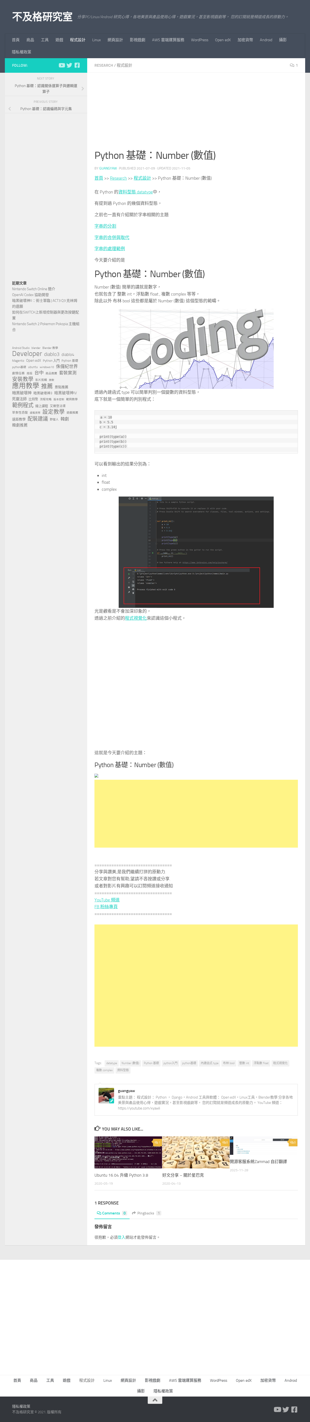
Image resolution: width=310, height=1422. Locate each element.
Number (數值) (130, 1063)
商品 (30, 40)
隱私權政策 (21, 52)
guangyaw (108, 168)
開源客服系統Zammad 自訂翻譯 (258, 1161)
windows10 (47, 367)
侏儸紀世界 (67, 366)
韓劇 (65, 419)
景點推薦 (61, 387)
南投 (29, 373)
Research (103, 65)
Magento (18, 360)
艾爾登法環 (58, 406)
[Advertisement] (196, 114)
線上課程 (41, 406)
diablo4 (68, 354)
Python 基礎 (151, 1063)
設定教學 (53, 412)
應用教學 (25, 386)
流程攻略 (46, 399)
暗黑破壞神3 (42, 393)
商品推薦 (51, 373)
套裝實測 (68, 373)
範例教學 (72, 399)
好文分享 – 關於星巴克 (183, 1175)
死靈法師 (19, 399)
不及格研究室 (42, 17)
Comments (114, 1213)
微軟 (51, 380)
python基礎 (189, 1063)
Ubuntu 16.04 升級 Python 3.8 (121, 1175)
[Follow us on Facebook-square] (77, 65)
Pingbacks (148, 1213)
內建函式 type (209, 1063)
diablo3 (52, 354)
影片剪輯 (41, 380)
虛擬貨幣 (35, 412)
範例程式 (22, 405)
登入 (121, 1237)
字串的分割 (105, 226)
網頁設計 (115, 40)
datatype (111, 1063)
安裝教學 (22, 379)
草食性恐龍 (20, 412)
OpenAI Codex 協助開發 (30, 295)
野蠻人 (54, 419)
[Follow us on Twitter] (69, 65)
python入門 (170, 1063)
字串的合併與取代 (111, 237)
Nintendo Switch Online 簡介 (33, 289)
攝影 (283, 40)
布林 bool (229, 1063)
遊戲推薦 (72, 412)
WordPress (199, 40)
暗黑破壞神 (21, 393)
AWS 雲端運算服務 (168, 40)
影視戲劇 (137, 40)
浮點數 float (261, 1063)
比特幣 (33, 399)
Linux (96, 40)
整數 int (244, 1063)
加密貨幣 (245, 40)
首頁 (16, 40)
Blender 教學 (50, 348)
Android (266, 40)
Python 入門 (51, 360)
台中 (39, 373)
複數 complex (104, 1070)
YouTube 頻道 (107, 900)
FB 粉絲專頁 (106, 906)
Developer (27, 354)
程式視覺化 (136, 618)
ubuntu (33, 367)
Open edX (223, 40)
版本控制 (59, 399)
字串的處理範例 (109, 248)
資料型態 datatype (135, 192)
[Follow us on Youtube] (61, 65)
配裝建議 (38, 419)
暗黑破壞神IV (65, 393)
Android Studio (21, 348)
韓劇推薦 (20, 425)
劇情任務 (18, 373)
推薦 (47, 386)
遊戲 (59, 40)
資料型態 (123, 1070)
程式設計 (77, 40)
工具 (45, 40)
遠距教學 (19, 419)
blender (35, 348)
